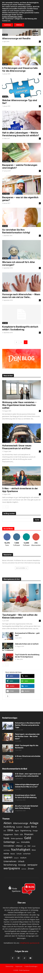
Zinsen (31, 868)
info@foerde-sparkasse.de (29, 943)
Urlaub (21, 861)
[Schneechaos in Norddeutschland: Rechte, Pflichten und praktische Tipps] (7, 726)
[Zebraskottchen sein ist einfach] (7, 647)
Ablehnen (19, 25)
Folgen (16, 534)
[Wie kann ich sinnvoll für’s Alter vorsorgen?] (21, 249)
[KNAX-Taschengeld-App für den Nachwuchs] (7, 748)
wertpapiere (12, 868)
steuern (16, 858)
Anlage (34, 823)
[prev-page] (16, 342)
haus (18, 842)
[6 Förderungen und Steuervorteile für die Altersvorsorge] (21, 55)
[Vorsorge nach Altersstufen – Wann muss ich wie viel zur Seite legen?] (21, 282)
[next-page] (7, 507)
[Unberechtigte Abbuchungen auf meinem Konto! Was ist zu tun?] (7, 787)
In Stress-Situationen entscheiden (27, 756)
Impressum (18, 966)
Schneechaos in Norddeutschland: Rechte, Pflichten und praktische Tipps (27, 725)
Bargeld (27, 827)
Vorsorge (22, 865)
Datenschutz (9, 966)
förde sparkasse (17, 838)
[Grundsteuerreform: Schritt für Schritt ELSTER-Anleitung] (7, 798)
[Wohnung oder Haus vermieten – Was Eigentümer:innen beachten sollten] (21, 390)
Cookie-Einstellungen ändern (12, 17)
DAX (5, 830)
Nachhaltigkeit (20, 849)
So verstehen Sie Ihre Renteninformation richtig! (16, 231)
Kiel (29, 846)
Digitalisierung (25, 830)
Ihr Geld (5, 34)
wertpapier (32, 865)
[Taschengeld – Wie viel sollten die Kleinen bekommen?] (21, 598)
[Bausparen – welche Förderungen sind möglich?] (21, 152)
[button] (13, 676)
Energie (35, 831)
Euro (16, 834)
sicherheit (26, 854)
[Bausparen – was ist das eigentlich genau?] (21, 185)
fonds (6, 838)
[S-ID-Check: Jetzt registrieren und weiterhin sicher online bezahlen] (7, 776)
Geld (27, 838)
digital (17, 831)
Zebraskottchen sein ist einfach (26, 644)
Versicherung (10, 865)
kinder (34, 846)
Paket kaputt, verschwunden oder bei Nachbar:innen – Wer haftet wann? (27, 736)
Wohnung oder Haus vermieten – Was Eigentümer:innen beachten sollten (19, 405)
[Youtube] (30, 958)
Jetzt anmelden (20, 568)
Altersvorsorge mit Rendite (16, 38)
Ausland (19, 827)
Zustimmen (7, 25)
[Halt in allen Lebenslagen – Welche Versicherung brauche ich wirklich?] (21, 120)
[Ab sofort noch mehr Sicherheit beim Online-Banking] (7, 809)
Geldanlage (9, 842)
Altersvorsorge (20, 823)
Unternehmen (10, 861)
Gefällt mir (7, 534)
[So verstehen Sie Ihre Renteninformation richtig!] (21, 217)
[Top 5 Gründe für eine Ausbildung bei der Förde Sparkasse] (7, 657)
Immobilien (9, 846)
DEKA (10, 830)
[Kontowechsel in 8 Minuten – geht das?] (7, 636)
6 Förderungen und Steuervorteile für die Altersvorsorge (20, 69)
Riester (12, 854)
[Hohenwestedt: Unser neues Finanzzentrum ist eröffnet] (21, 433)
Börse (34, 827)
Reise (34, 850)
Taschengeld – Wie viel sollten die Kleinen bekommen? (19, 616)
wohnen (24, 869)
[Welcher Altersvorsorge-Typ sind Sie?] (21, 88)
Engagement (8, 834)
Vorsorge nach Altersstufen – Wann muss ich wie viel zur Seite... (21, 296)
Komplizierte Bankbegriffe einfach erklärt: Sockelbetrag (20, 328)
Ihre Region (6, 161)
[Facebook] (12, 958)
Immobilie (25, 842)
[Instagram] (18, 958)
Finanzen (28, 834)
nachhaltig (6, 850)
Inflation (19, 846)
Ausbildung (9, 826)
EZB (21, 834)
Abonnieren (36, 534)
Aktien (8, 823)
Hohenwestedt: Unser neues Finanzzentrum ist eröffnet (16, 447)
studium (23, 857)
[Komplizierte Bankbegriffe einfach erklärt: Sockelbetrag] (21, 314)
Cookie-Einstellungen (30, 966)
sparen (8, 857)
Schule (19, 854)
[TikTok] (24, 958)
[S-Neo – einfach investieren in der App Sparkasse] (21, 476)
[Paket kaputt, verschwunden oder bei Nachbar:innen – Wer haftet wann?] (7, 737)
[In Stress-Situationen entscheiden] (7, 759)
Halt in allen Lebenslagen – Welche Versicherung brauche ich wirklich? (20, 134)
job (25, 846)
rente (6, 853)
